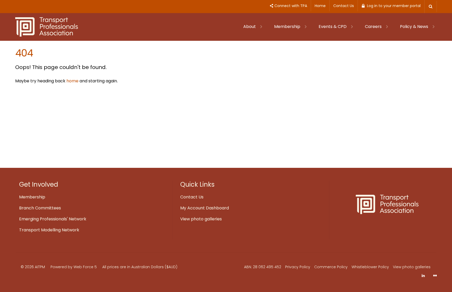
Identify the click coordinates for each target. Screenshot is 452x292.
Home (320, 5)
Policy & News (414, 27)
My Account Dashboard (204, 208)
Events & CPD (333, 27)
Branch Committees (40, 208)
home (72, 81)
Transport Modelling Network (49, 230)
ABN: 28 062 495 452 (262, 267)
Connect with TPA (290, 5)
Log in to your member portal (394, 5)
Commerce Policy (331, 267)
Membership (287, 27)
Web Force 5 (85, 267)
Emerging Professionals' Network (52, 219)
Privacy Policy (297, 267)
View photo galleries (201, 219)
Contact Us (343, 5)
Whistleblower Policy (370, 267)
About (250, 27)
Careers (374, 27)
